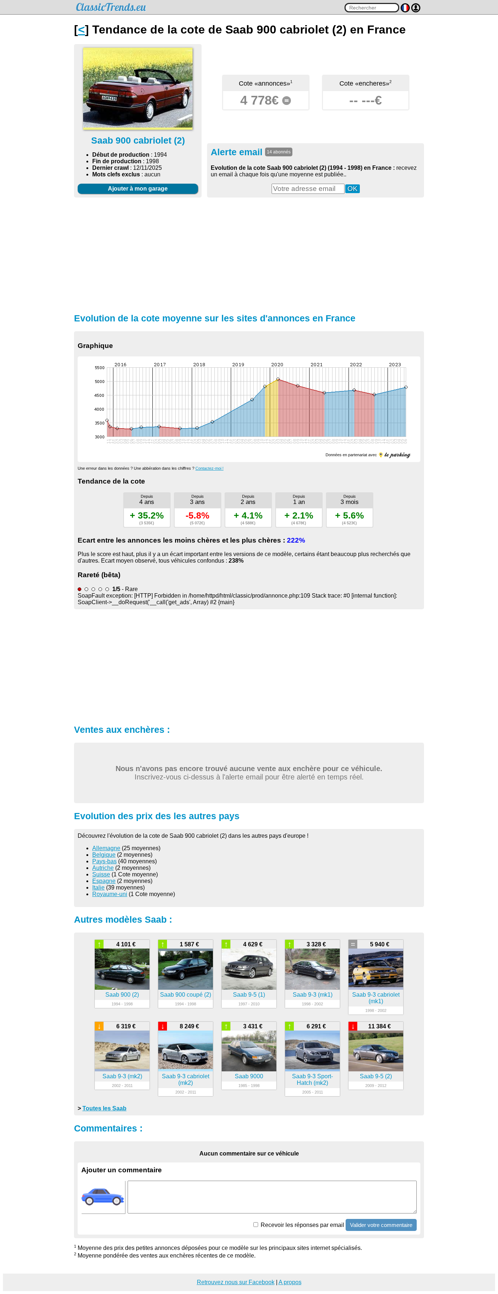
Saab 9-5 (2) (376, 1076)
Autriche (103, 868)
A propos (290, 1282)
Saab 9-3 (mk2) (122, 1076)
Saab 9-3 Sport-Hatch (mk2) (312, 1079)
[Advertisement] (249, 254)
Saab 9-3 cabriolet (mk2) (185, 1079)
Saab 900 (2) (122, 995)
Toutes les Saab (104, 1108)
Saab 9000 (249, 1076)
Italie (98, 887)
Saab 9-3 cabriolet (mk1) (376, 998)
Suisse (101, 874)
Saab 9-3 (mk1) (312, 995)
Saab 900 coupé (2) (185, 995)
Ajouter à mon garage (138, 188)
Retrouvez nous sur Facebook (236, 1282)
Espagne (104, 881)
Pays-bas (104, 861)
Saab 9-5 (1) (249, 995)
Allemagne (106, 848)
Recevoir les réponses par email (301, 1225)
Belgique (104, 855)
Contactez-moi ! (209, 468)
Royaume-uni (109, 894)
